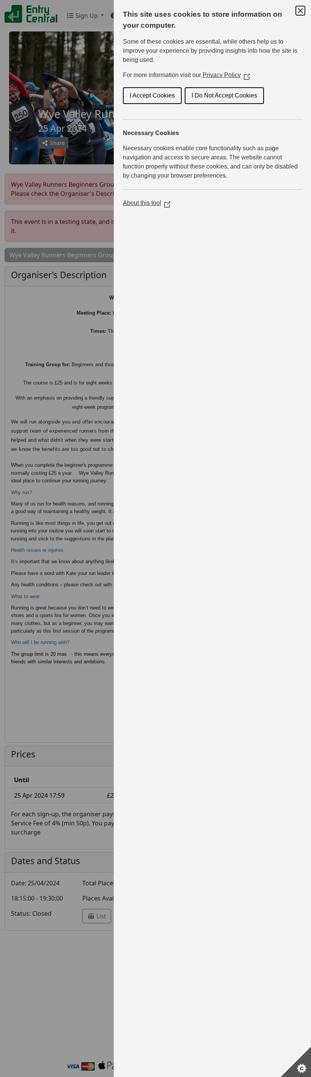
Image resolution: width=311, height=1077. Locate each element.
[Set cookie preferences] (296, 1062)
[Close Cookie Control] (300, 10)
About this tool (146, 203)
